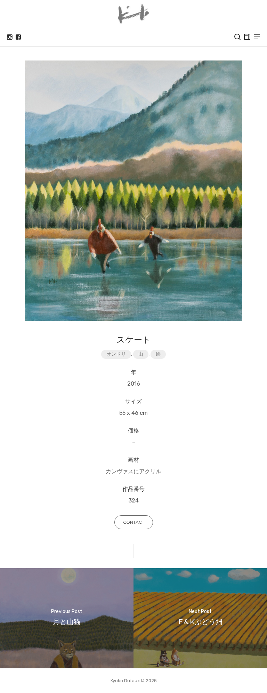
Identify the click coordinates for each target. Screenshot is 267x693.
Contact (133, 522)
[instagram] (9, 37)
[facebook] (18, 37)
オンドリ (116, 354)
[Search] (237, 37)
